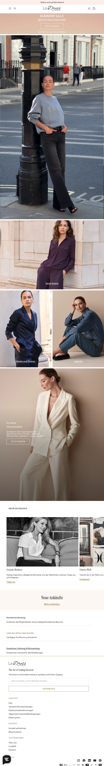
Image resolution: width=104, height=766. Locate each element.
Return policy (14, 717)
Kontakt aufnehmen (17, 728)
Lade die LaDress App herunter (20, 633)
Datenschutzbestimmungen (21, 710)
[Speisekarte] (10, 8)
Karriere (12, 750)
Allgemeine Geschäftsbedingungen (24, 714)
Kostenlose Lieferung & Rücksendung (23, 648)
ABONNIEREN (48, 688)
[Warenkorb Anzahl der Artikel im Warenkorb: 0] (94, 8)
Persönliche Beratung (15, 617)
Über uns (13, 742)
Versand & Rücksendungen (20, 706)
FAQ (10, 703)
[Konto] (89, 8)
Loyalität (12, 746)
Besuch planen (15, 732)
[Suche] (15, 8)
